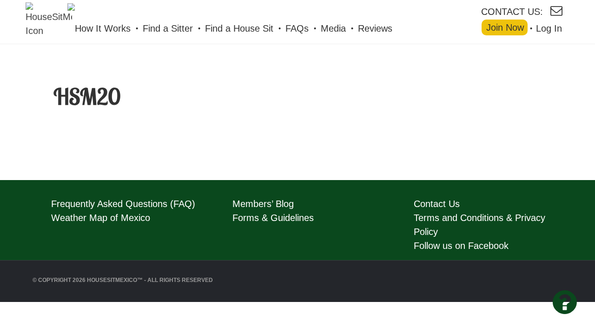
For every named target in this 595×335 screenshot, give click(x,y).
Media (333, 28)
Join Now (505, 27)
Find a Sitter (168, 28)
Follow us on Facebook (461, 246)
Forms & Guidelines (273, 218)
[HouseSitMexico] (116, 9)
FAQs (297, 28)
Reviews (375, 28)
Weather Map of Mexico (100, 218)
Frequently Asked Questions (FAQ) (123, 204)
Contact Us (437, 204)
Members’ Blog (263, 204)
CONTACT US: (512, 11)
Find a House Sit (239, 28)
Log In (549, 28)
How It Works (103, 28)
